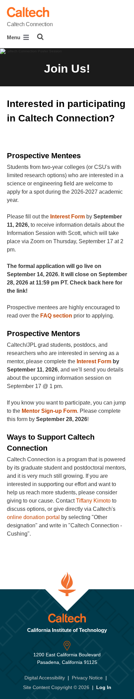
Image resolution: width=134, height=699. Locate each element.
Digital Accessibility (44, 677)
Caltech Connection (30, 24)
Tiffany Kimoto (93, 501)
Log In (103, 687)
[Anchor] (13, 132)
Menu (14, 37)
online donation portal (33, 517)
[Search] (40, 36)
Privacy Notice (87, 677)
